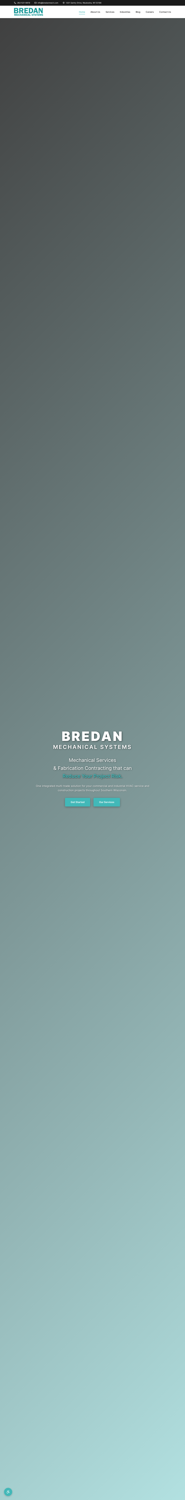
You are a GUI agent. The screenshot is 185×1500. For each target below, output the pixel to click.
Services (110, 12)
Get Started (78, 802)
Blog (138, 12)
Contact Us (165, 12)
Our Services (106, 802)
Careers (150, 12)
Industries (125, 12)
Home (82, 12)
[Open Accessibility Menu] (8, 1492)
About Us (95, 12)
